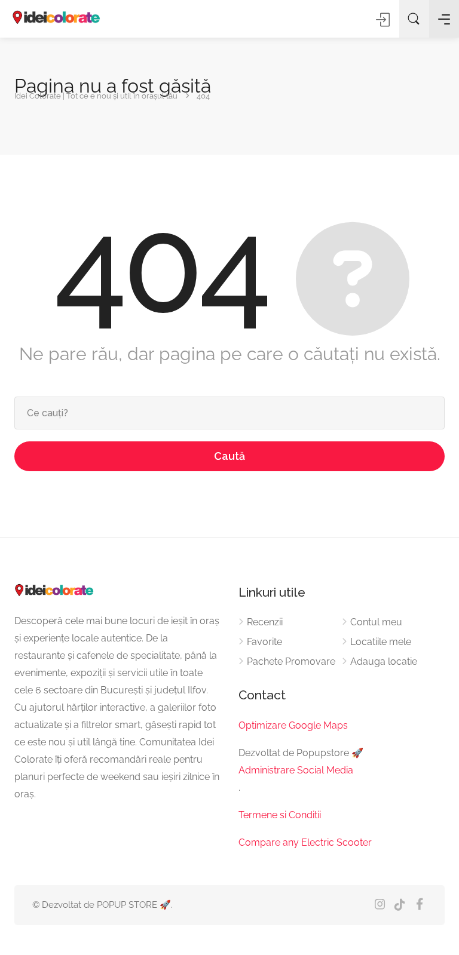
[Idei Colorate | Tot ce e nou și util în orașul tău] (57, 17)
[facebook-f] (419, 905)
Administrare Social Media (295, 770)
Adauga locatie (383, 661)
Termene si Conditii (279, 815)
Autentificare (383, 19)
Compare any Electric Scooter (305, 842)
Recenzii (265, 622)
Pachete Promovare (291, 661)
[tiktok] (399, 905)
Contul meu (376, 622)
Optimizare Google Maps (293, 725)
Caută (229, 456)
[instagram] (379, 905)
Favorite (264, 641)
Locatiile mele (380, 641)
